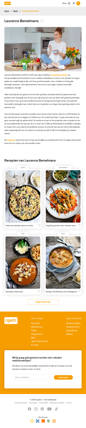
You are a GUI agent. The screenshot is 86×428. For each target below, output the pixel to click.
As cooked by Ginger (59, 75)
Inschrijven (63, 378)
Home (6, 11)
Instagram (11, 140)
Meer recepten (43, 302)
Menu (64, 3)
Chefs (15, 11)
